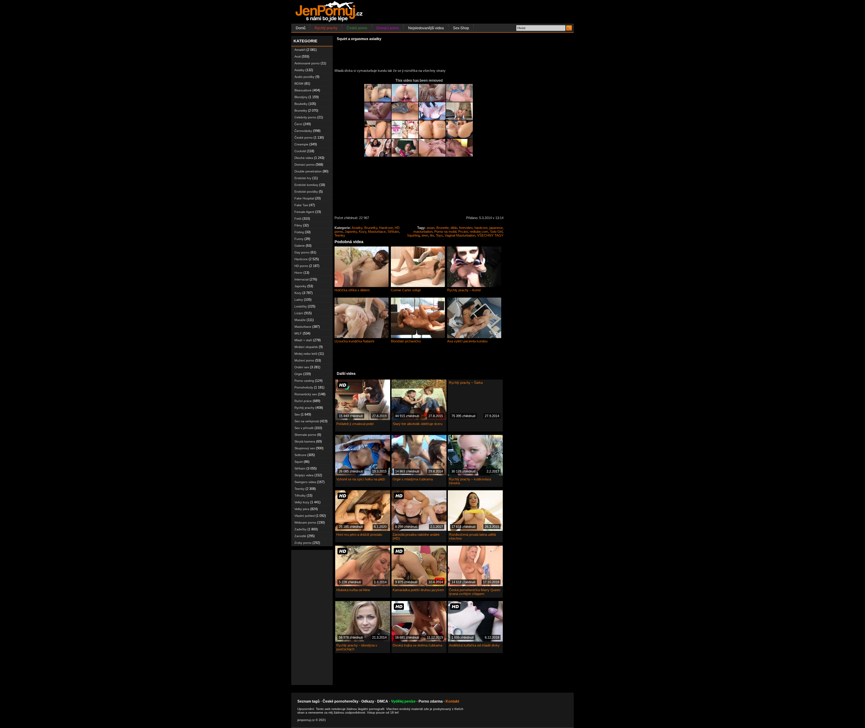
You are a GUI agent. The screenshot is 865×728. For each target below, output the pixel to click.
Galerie (299, 245)
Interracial (301, 279)
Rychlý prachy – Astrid (463, 290)
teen (425, 235)
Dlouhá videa (303, 158)
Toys (439, 235)
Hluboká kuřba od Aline (353, 590)
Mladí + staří (303, 340)
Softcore (300, 455)
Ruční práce (303, 401)
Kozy (362, 231)
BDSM (298, 83)
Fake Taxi (301, 205)
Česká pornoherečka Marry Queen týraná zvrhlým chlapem (474, 592)
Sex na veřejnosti (306, 421)
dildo (454, 228)
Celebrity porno (305, 117)
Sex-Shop (461, 28)
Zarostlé (300, 536)
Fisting (299, 232)
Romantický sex (305, 394)
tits (432, 235)
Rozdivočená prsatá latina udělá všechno (472, 536)
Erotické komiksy (306, 185)
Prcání (463, 231)
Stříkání (393, 231)
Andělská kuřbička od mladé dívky (474, 645)
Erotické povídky (306, 191)
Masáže (300, 320)
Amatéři (299, 50)
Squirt (298, 461)
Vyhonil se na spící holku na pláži (360, 479)
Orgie (298, 374)
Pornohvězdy (303, 387)
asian (431, 228)
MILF (298, 333)
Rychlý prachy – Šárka (466, 382)
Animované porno (307, 63)
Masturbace (377, 231)
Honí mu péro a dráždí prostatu (359, 534)
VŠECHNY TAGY (490, 235)
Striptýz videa (304, 475)
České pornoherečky (340, 701)
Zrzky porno (303, 543)
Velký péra (301, 509)
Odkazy (367, 701)
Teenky (340, 235)
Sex (297, 414)
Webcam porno (305, 522)
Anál (297, 56)
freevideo (466, 228)
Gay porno (302, 252)
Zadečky (300, 529)
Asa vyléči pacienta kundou (467, 341)
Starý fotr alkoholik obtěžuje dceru (417, 424)
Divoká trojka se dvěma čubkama (417, 645)
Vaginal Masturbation (460, 235)
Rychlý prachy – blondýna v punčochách (356, 647)
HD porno (301, 266)
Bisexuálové (303, 90)
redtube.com (479, 231)
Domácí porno (387, 28)
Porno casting (304, 380)
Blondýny (300, 97)
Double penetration (308, 171)
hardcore (480, 228)
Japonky (351, 231)
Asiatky (357, 228)
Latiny (298, 299)
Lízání (298, 313)
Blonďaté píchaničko (406, 341)
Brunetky (370, 228)
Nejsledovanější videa (426, 28)
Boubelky (300, 104)
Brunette (442, 228)
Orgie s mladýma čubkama (413, 479)
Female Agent (304, 212)
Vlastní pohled (304, 516)
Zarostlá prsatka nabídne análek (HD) (416, 536)
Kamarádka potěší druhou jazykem (418, 590)
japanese (496, 228)
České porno (357, 28)
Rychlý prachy (326, 28)
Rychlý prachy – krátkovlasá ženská (470, 481)
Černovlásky (303, 131)
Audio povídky (304, 77)
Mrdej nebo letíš (305, 353)
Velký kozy (301, 502)
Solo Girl (496, 231)
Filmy (298, 225)
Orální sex (301, 367)
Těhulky (300, 495)
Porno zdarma (431, 701)
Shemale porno (305, 434)
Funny (298, 239)
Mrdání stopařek (306, 347)
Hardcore (386, 228)
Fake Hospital (304, 198)
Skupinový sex (304, 448)
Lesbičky (300, 306)
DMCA (382, 701)
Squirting (413, 235)
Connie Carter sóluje (406, 290)
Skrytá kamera (304, 441)
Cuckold (300, 151)
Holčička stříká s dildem (352, 290)
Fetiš (297, 218)
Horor (298, 272)
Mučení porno (304, 360)
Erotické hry (302, 178)
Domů (300, 28)
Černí (298, 124)
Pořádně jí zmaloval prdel (354, 424)
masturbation (422, 231)
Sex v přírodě (304, 428)
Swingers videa (305, 482)
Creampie (301, 144)
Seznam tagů (308, 701)
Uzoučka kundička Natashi (354, 341)
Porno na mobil (445, 231)
